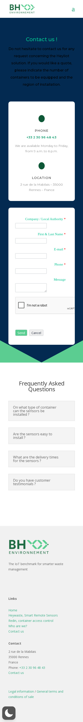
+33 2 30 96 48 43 (41, 137)
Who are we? (17, 626)
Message (60, 279)
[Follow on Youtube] (46, 583)
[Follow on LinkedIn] (36, 583)
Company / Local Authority (45, 219)
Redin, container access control (30, 621)
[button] (21, 333)
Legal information (21, 691)
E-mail (60, 249)
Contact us (16, 631)
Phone (60, 264)
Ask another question (41, 502)
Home (12, 610)
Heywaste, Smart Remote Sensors (33, 615)
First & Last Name (52, 234)
